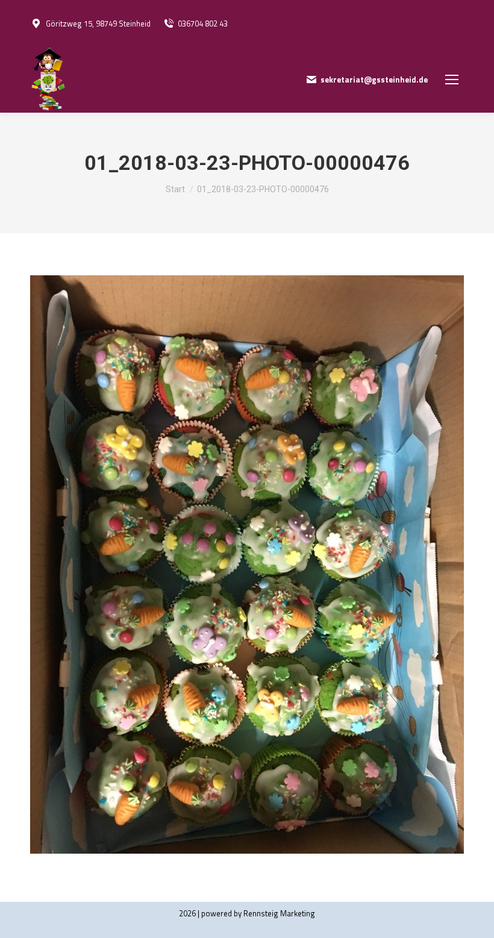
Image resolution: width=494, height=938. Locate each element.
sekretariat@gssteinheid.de (374, 80)
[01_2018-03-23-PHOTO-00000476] (247, 564)
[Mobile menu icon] (452, 79)
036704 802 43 (203, 24)
